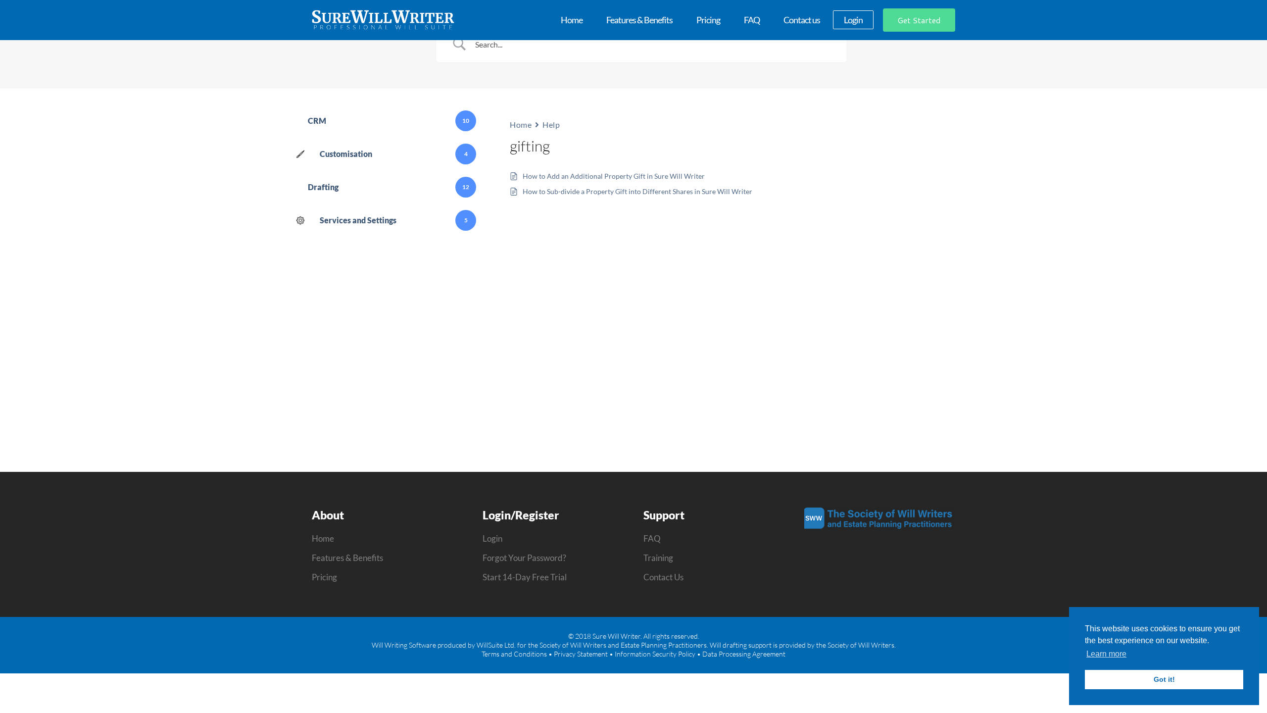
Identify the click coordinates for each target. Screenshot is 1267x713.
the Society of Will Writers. (856, 645)
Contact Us (663, 577)
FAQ (652, 538)
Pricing (324, 577)
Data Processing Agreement (743, 654)
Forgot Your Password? (524, 558)
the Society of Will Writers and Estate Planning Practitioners (617, 645)
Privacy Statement (581, 654)
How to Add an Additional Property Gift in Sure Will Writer (614, 176)
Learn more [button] (1106, 654)
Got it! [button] (1164, 679)
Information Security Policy (655, 654)
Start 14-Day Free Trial (525, 577)
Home (521, 124)
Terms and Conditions (514, 654)
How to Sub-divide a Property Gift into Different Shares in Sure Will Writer (637, 191)
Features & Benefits (347, 558)
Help (551, 124)
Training (658, 558)
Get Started (919, 20)
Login (492, 538)
